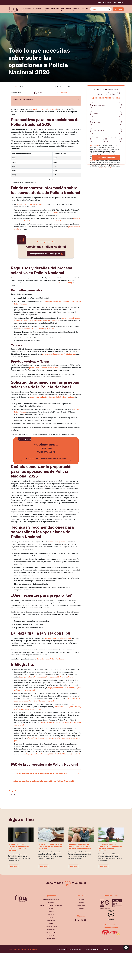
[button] (126, 947)
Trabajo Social (51, 932)
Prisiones (51, 935)
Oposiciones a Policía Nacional (57, 638)
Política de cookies (74, 949)
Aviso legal (61, 949)
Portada (11, 87)
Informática (51, 938)
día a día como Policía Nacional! (50, 659)
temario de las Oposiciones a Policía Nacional (59, 354)
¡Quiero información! (106, 157)
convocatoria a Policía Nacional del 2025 (57, 283)
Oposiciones (37, 8)
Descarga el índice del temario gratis (44, 254)
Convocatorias (66, 9)
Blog (99, 2)
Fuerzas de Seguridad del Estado (51, 905)
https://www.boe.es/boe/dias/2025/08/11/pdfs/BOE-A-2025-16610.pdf (53, 754)
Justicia (51, 917)
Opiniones (84, 9)
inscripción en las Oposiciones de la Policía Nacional (52, 397)
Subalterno (51, 929)
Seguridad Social (51, 926)
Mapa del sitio (107, 949)
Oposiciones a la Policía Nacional (44, 109)
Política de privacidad (92, 949)
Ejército (51, 908)
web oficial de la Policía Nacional (28, 204)
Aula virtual (119, 2)
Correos (51, 902)
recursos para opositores (57, 542)
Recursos (76, 9)
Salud (51, 923)
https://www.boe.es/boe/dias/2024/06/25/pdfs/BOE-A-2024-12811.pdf (46, 677)
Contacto (107, 2)
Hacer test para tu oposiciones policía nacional (46, 458)
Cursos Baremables (52, 9)
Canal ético (81, 905)
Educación (51, 911)
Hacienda (51, 914)
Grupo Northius (94, 145)
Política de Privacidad (105, 168)
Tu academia (26, 9)
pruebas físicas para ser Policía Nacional (44, 368)
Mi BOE (56, 213)
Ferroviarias (51, 920)
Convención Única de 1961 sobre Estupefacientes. (36, 329)
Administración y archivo (51, 899)
